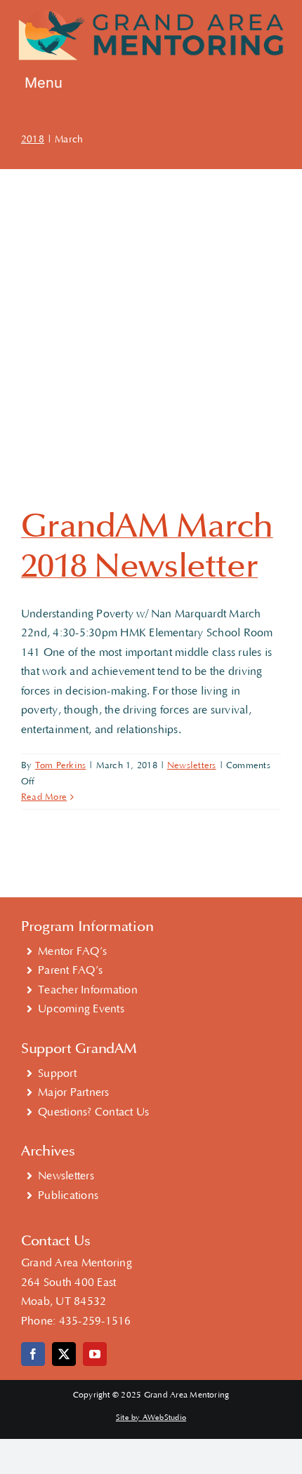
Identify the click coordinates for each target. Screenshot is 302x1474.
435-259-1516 (95, 1321)
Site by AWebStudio (151, 1418)
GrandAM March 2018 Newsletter (147, 546)
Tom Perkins (60, 765)
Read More (44, 797)
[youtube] (95, 1354)
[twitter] (64, 1354)
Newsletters (191, 765)
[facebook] (33, 1354)
